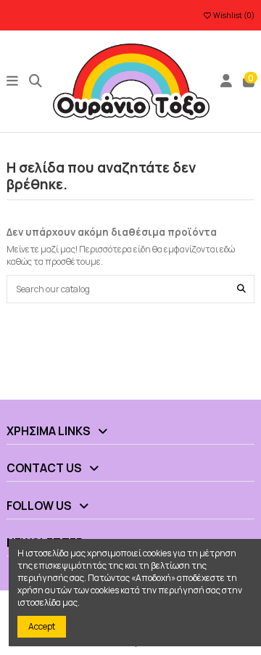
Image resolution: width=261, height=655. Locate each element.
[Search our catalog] (241, 289)
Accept (41, 626)
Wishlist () (233, 15)
